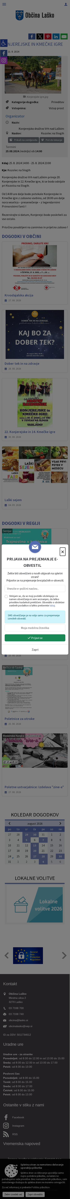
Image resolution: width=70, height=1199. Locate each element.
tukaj (52, 605)
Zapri (35, 649)
